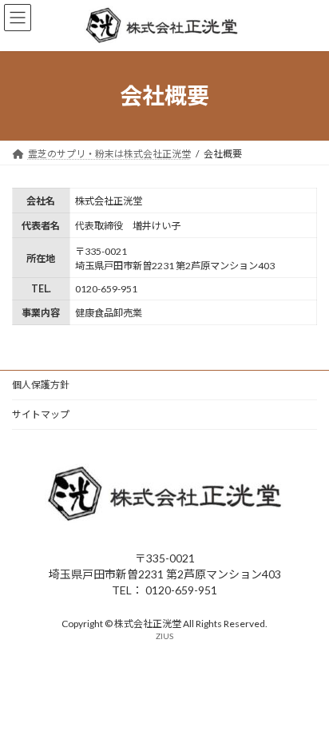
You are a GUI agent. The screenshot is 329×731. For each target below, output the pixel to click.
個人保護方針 (40, 385)
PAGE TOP (305, 692)
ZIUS (164, 637)
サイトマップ (40, 414)
